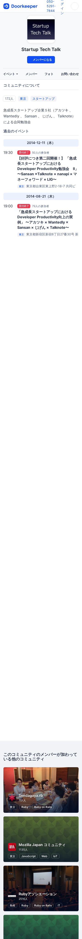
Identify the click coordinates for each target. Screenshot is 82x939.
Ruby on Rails (43, 807)
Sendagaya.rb (31, 795)
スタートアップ (43, 98)
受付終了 (24, 152)
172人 (9, 98)
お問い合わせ (70, 74)
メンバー (31, 74)
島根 (12, 905)
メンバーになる (42, 59)
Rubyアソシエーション (38, 894)
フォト (49, 74)
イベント (9, 74)
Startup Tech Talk (41, 49)
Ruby (24, 807)
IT (59, 905)
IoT (55, 856)
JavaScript (28, 856)
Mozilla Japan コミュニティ (42, 844)
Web (44, 856)
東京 (23, 98)
